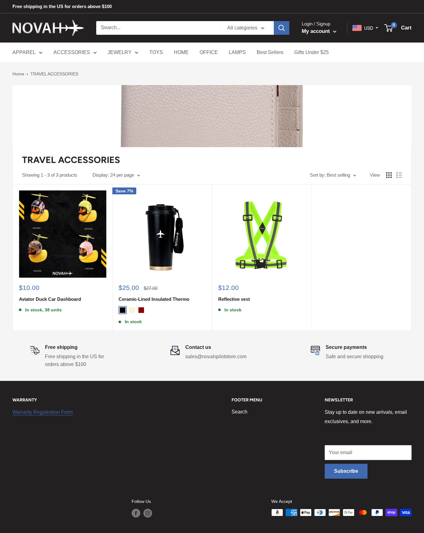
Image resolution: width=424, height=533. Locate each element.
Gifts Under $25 (311, 52)
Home (18, 73)
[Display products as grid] (389, 175)
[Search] (281, 28)
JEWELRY (120, 52)
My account (317, 31)
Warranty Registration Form (42, 412)
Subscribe (346, 471)
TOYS (156, 52)
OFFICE (209, 52)
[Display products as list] (399, 175)
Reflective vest (234, 299)
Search (239, 411)
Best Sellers (270, 52)
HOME (181, 52)
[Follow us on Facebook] (136, 513)
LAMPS (237, 52)
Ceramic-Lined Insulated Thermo (154, 299)
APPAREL (24, 52)
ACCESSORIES (71, 52)
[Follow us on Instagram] (147, 513)
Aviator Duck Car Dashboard (50, 299)
